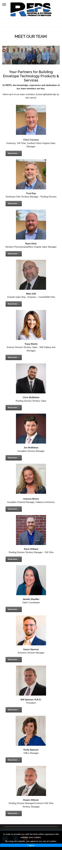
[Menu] (4, 4)
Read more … (14, 153)
